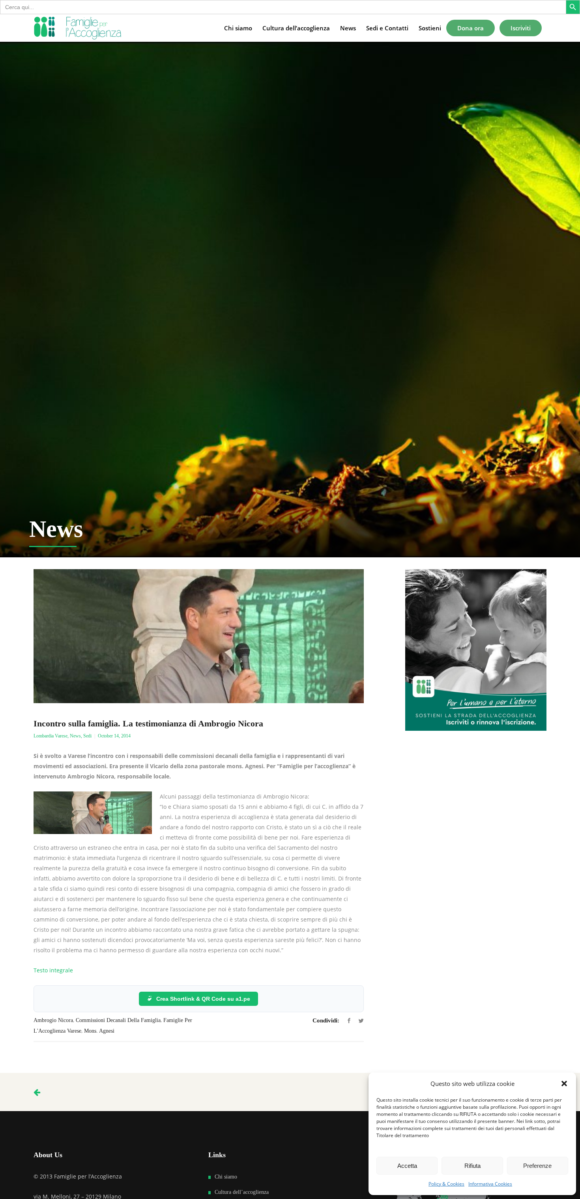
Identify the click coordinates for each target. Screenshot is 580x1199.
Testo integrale (53, 970)
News (75, 736)
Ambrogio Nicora (53, 1020)
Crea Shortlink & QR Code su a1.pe (203, 999)
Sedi (87, 736)
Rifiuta (472, 1165)
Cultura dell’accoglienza (242, 1192)
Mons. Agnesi (99, 1031)
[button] (564, 1083)
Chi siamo (226, 1177)
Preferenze (537, 1165)
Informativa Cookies (490, 1183)
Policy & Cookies (446, 1183)
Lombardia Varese (50, 736)
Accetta (407, 1165)
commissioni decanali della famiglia (118, 1020)
